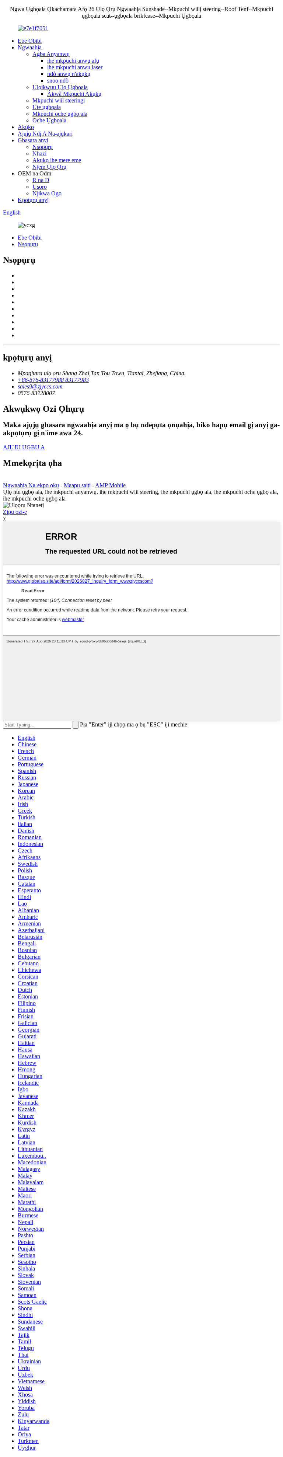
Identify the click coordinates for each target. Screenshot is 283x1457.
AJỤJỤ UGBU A (24, 447)
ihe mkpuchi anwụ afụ (73, 60)
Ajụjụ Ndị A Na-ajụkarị (45, 133)
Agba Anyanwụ (51, 54)
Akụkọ (26, 127)
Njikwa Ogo (47, 193)
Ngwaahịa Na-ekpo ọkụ (31, 485)
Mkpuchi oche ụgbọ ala (59, 114)
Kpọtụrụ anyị (33, 200)
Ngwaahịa (30, 47)
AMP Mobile (110, 485)
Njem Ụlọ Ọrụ (49, 167)
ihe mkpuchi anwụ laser (74, 67)
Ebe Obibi (30, 41)
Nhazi (39, 153)
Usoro (39, 187)
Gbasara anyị (33, 140)
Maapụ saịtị (77, 485)
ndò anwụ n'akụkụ (68, 74)
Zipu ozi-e (15, 512)
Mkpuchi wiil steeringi (58, 100)
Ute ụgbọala (46, 107)
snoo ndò (58, 80)
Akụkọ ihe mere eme (56, 160)
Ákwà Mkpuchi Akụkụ (74, 94)
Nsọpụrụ (42, 147)
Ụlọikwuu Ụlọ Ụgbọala (60, 87)
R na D (40, 180)
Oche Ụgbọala (49, 120)
